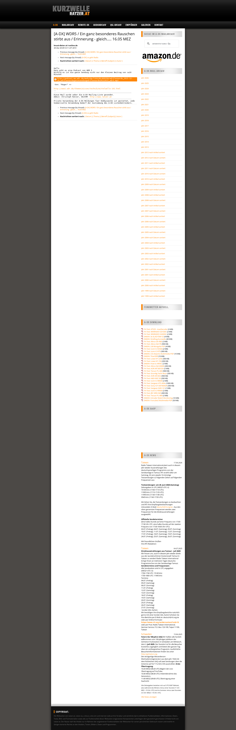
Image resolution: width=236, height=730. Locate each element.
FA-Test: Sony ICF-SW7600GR (155, 385)
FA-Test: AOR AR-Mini (152, 376)
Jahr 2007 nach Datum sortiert (153, 211)
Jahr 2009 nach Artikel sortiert (153, 189)
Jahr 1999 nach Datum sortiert (153, 290)
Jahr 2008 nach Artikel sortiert (153, 195)
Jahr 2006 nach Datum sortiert (153, 221)
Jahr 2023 (145, 94)
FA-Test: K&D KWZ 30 (152, 378)
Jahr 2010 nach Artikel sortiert (153, 179)
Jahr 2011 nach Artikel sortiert (153, 163)
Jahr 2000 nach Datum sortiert (153, 280)
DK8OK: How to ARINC (153, 363)
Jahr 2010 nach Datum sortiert (153, 173)
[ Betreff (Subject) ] (108, 61)
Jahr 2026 (145, 78)
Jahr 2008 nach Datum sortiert (153, 200)
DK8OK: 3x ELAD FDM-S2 (154, 336)
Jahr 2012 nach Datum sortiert (153, 157)
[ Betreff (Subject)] (108, 116)
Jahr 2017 (145, 126)
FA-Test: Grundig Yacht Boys (155, 373)
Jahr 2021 (145, 104)
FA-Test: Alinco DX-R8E (153, 341)
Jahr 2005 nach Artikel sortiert (153, 227)
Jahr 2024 (145, 88)
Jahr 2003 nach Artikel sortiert (153, 253)
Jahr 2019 (145, 115)
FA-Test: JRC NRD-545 (152, 393)
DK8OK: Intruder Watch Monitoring (158, 398)
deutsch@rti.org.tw (164, 507)
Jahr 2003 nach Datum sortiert (153, 248)
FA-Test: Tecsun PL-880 (153, 395)
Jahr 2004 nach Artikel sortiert (153, 243)
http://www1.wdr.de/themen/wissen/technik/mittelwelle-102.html (87, 89)
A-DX (55, 25)
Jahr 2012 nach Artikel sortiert (153, 152)
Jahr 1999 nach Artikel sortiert (153, 296)
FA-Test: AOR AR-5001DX (154, 368)
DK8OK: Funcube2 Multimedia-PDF (158, 400)
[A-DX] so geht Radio (90, 57)
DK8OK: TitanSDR (151, 356)
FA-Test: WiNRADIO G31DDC (155, 331)
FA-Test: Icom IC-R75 (152, 351)
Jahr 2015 (145, 136)
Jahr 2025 (145, 83)
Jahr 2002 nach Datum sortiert (153, 259)
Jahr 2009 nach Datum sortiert (153, 184)
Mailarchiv (68, 25)
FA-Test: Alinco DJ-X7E (152, 344)
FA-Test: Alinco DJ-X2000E (154, 366)
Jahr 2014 (145, 142)
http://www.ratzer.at (101, 97)
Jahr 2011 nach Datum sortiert (153, 168)
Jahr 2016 (145, 131)
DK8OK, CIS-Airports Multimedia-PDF (159, 354)
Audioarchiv (99, 25)
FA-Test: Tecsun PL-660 (153, 371)
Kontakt (158, 25)
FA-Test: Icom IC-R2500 (153, 349)
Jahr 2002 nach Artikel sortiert (153, 264)
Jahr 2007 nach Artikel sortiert (153, 205)
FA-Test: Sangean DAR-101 (154, 388)
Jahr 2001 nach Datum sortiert (153, 269)
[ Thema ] (96, 61)
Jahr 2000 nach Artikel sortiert (153, 285)
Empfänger (131, 25)
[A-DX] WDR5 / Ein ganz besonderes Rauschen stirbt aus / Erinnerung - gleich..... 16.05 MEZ (95, 53)
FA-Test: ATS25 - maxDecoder (155, 329)
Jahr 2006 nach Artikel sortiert (153, 216)
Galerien (145, 25)
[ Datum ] (88, 61)
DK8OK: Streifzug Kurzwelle (155, 339)
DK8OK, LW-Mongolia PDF (154, 346)
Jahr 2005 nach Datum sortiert (153, 232)
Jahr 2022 (145, 99)
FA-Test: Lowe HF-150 (152, 361)
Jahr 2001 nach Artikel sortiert (153, 275)
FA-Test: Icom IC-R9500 (153, 390)
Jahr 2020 (145, 110)
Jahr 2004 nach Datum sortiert (153, 237)
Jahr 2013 (145, 147)
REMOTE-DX (83, 25)
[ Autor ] (119, 61)
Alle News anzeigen (149, 697)
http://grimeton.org (149, 654)
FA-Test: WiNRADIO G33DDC (155, 334)
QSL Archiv (115, 25)
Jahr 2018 (145, 120)
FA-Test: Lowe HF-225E (153, 358)
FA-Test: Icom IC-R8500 (153, 381)
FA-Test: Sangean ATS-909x (155, 383)
